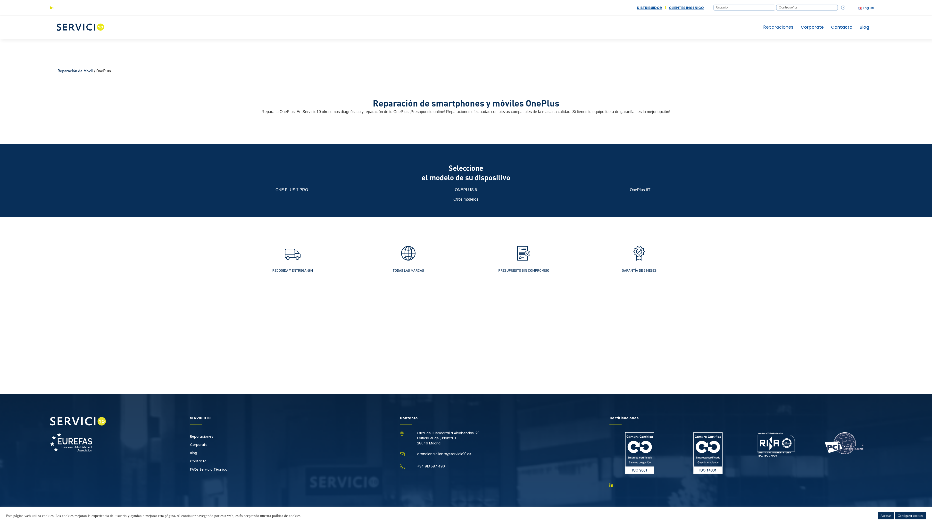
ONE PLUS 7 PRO (291, 190)
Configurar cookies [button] (910, 515)
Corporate (812, 27)
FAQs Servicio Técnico (208, 469)
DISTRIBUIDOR (649, 7)
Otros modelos (465, 199)
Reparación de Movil (75, 70)
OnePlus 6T (640, 190)
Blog (864, 27)
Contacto (841, 27)
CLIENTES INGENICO (686, 7)
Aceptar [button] (886, 515)
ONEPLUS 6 (466, 190)
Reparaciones (201, 436)
